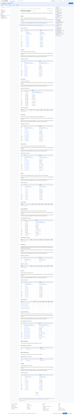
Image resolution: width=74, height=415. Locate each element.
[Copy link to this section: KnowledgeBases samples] (30, 237)
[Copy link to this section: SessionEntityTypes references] (32, 321)
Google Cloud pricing (13, 406)
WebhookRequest (28, 349)
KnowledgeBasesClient (38, 229)
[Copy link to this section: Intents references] (28, 182)
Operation (26, 261)
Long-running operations (24, 267)
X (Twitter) (59, 407)
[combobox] (55, 1)
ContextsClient (26, 67)
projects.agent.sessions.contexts (28, 62)
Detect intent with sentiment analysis (25, 308)
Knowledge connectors (23, 111)
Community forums (29, 405)
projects (27, 31)
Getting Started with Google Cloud (47, 406)
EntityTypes (26, 129)
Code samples (44, 407)
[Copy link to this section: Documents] (26, 79)
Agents (27, 35)
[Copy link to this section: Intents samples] (27, 202)
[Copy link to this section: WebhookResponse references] (32, 356)
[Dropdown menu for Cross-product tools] (24, 1)
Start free (71, 3)
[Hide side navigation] (9, 413)
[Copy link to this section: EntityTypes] (26, 114)
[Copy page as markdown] (33, 11)
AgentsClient (27, 38)
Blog (58, 405)
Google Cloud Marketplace (14, 407)
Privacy (16, 413)
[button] (5, 12)
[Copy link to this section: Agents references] (28, 28)
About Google (13, 413)
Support (28, 406)
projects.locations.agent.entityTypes (29, 128)
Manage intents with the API (24, 205)
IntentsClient (26, 191)
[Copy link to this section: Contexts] (25, 49)
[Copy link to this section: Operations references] (29, 255)
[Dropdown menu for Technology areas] (16, 1)
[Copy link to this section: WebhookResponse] (29, 352)
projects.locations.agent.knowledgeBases (40, 222)
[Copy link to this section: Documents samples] (28, 107)
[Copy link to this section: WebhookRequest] (29, 341)
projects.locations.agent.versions (29, 377)
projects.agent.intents (27, 186)
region (37, 55)
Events (59, 406)
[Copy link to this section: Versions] (25, 363)
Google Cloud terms (23, 413)
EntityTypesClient (27, 132)
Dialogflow (4, 3)
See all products (13, 405)
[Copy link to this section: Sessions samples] (27, 299)
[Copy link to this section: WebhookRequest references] (32, 345)
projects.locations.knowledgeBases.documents (37, 92)
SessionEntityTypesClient (27, 328)
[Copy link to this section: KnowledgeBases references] (31, 218)
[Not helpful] (52, 8)
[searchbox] (5, 7)
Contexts (25, 64)
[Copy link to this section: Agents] (24, 16)
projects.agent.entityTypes (28, 127)
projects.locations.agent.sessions (29, 284)
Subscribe (65, 413)
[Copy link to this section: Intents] (24, 173)
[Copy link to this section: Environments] (27, 144)
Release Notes (28, 407)
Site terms (19, 413)
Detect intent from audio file (24, 304)
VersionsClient (26, 381)
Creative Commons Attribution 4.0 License (40, 398)
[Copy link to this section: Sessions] (25, 270)
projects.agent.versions (28, 376)
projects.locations (28, 32)
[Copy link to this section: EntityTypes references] (29, 123)
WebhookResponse (28, 360)
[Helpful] (51, 8)
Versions (26, 378)
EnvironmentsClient (26, 160)
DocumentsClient (34, 99)
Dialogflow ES (9, 3)
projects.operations (27, 259)
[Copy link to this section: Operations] (26, 244)
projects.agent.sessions (28, 283)
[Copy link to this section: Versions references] (28, 372)
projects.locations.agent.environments (29, 157)
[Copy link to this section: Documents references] (29, 88)
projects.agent (28, 33)
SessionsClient (26, 287)
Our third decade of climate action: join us (32, 413)
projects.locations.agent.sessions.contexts (29, 63)
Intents (26, 188)
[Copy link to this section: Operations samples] (28, 263)
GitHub (43, 405)
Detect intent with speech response (25, 307)
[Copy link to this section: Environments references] (30, 153)
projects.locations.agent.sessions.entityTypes (29, 325)
